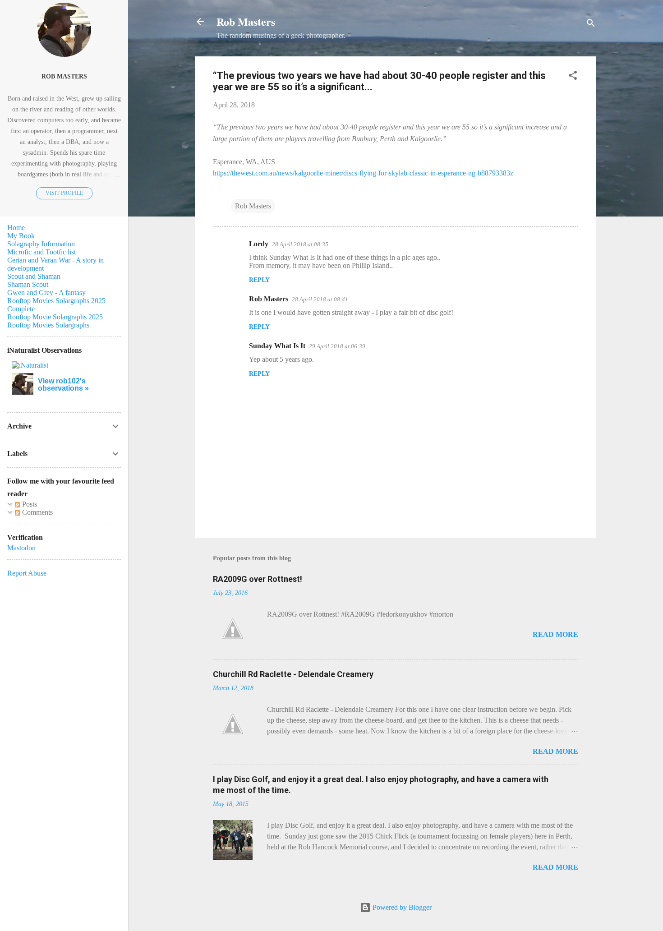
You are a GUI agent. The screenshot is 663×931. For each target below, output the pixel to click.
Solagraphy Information (41, 244)
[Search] (590, 24)
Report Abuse (26, 573)
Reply (259, 280)
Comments (36, 512)
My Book (21, 236)
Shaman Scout (27, 284)
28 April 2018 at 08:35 (300, 244)
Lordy (258, 244)
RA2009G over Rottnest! (257, 579)
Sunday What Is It (277, 346)
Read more (555, 634)
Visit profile (64, 193)
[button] (572, 77)
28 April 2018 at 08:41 (320, 299)
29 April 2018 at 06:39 (337, 346)
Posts (28, 504)
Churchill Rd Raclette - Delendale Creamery (293, 674)
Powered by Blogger (401, 907)
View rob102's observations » (63, 384)
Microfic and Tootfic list (41, 252)
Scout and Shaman (33, 276)
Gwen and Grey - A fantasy (46, 292)
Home (16, 227)
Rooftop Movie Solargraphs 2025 (55, 317)
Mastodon (21, 548)
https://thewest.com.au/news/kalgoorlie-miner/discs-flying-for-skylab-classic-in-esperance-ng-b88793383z (363, 173)
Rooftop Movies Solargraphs (48, 325)
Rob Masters (245, 21)
